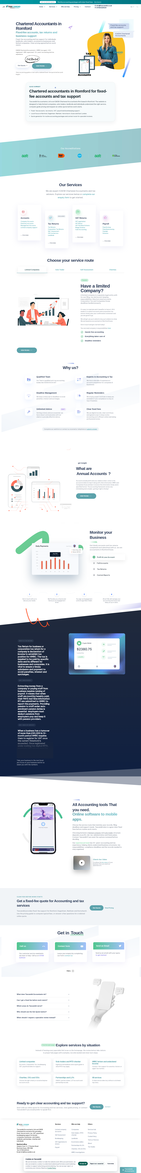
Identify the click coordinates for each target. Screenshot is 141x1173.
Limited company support (29, 227)
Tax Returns (52, 227)
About (90, 1143)
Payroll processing (108, 229)
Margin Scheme (80, 227)
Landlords (51, 235)
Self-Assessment (53, 231)
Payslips (105, 231)
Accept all (83, 1163)
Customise (110, 1163)
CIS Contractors (53, 233)
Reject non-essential (96, 1163)
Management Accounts (28, 225)
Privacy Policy (92, 1133)
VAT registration (80, 221)
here (109, 328)
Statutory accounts (27, 223)
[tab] (32, 270)
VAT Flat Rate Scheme (82, 225)
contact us (68, 956)
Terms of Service (93, 1140)
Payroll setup (107, 227)
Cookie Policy (92, 1136)
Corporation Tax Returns (56, 229)
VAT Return (78, 223)
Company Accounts (27, 221)
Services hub (92, 1129)
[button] (132, 6)
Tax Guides (91, 1147)
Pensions (105, 233)
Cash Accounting (81, 229)
